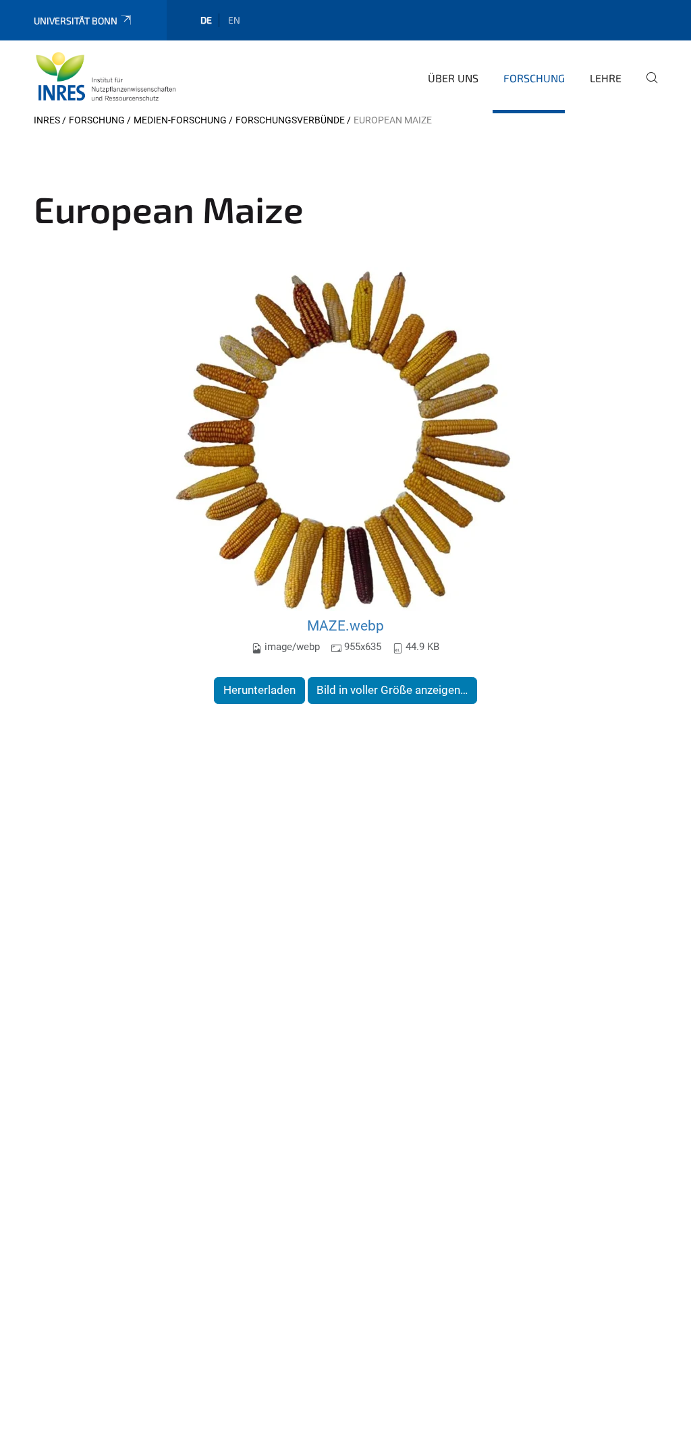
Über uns (453, 77)
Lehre (605, 77)
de (206, 20)
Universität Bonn (75, 20)
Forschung (534, 77)
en (234, 20)
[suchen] (646, 87)
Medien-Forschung (180, 120)
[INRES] (106, 76)
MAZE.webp (345, 625)
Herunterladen (259, 690)
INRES (47, 120)
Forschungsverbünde (290, 120)
